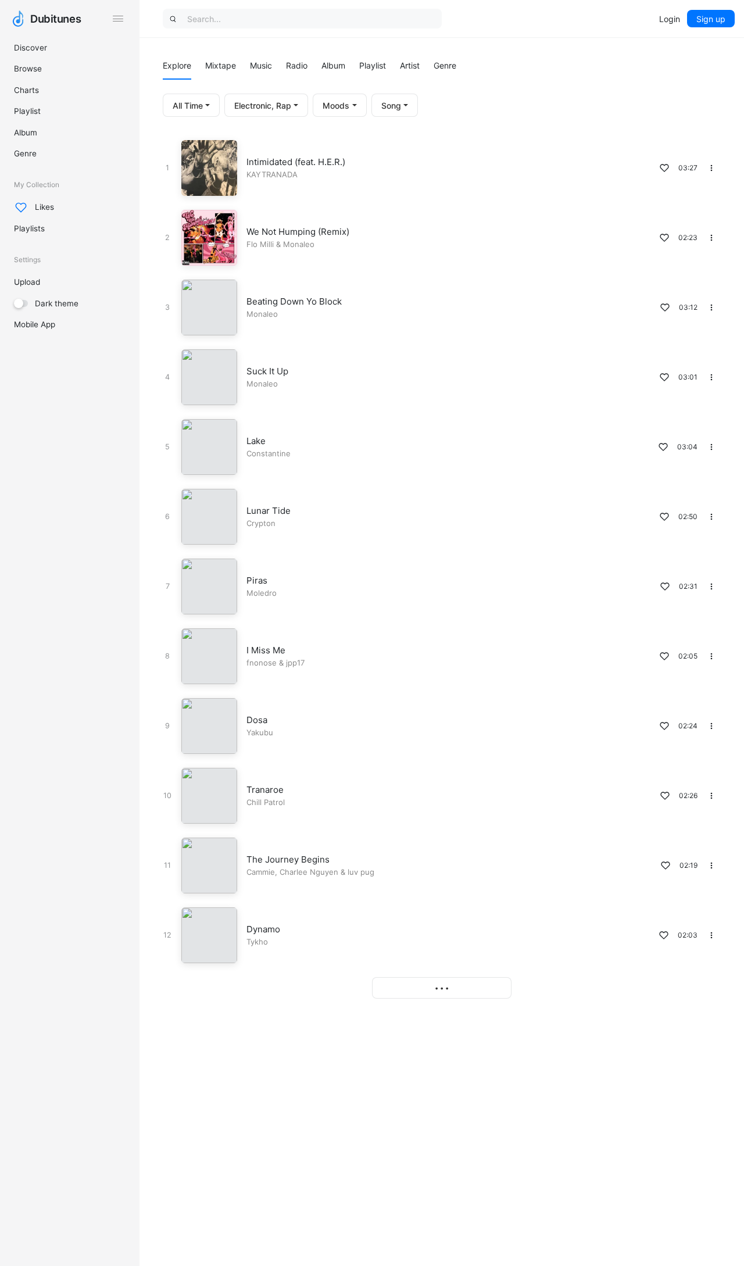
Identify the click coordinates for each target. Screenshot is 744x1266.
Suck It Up (267, 371)
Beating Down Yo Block (294, 301)
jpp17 (295, 662)
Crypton (261, 523)
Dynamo (263, 929)
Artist (410, 65)
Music (261, 65)
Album (25, 132)
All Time (188, 105)
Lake (256, 440)
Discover (30, 47)
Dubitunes (55, 18)
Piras (256, 580)
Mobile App (34, 324)
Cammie (260, 872)
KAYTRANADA (272, 174)
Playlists (29, 228)
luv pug (361, 872)
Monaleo (298, 244)
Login (669, 19)
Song (391, 105)
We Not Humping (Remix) (297, 231)
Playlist (27, 111)
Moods (336, 105)
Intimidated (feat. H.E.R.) (295, 161)
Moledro (261, 593)
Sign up (710, 19)
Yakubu (259, 732)
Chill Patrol (265, 802)
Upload (27, 282)
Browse (28, 68)
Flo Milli (260, 244)
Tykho (257, 941)
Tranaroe (265, 789)
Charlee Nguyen (309, 872)
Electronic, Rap (262, 105)
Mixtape (220, 65)
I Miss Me (265, 650)
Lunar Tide (268, 510)
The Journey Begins (288, 859)
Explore (177, 65)
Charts (26, 90)
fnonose (261, 662)
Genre (25, 153)
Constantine (268, 453)
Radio (296, 65)
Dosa (256, 719)
